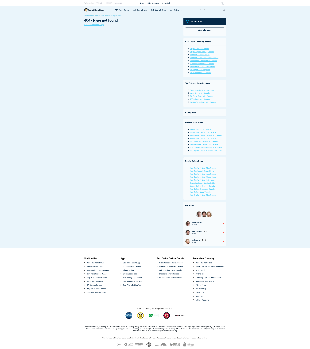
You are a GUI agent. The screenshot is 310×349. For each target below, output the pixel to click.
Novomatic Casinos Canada (97, 274)
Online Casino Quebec (204, 263)
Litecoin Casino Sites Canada (202, 64)
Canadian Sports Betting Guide (202, 183)
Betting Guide (201, 270)
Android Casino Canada (132, 266)
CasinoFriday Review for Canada (203, 102)
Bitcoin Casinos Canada (199, 55)
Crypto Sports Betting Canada (202, 52)
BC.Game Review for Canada (201, 96)
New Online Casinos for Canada (203, 132)
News (142, 3)
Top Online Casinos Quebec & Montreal (206, 147)
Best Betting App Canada (132, 278)
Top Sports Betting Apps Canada (203, 174)
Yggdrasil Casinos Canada (96, 292)
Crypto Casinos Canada (199, 49)
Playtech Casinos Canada (96, 289)
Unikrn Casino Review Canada (170, 270)
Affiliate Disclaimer (202, 300)
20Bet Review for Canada (200, 99)
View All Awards (204, 30)
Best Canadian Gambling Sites (94, 16)
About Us (199, 296)
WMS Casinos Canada (95, 281)
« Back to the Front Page (94, 25)
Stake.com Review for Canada (202, 90)
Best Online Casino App (131, 263)
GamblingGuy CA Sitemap (205, 281)
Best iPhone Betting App (132, 285)
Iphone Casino (128, 270)
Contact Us (200, 292)
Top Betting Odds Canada (200, 192)
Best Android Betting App (132, 281)
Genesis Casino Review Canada (171, 266)
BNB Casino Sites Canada (200, 73)
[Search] (210, 10)
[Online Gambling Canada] (98, 10)
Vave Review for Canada (200, 93)
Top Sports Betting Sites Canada (203, 168)
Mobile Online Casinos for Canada (204, 144)
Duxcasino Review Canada (169, 274)
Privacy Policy (201, 285)
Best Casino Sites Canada (200, 129)
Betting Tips (200, 274)
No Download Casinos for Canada (204, 141)
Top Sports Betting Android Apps (203, 180)
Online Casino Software (95, 263)
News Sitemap (201, 289)
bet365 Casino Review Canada (170, 278)
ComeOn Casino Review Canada (171, 263)
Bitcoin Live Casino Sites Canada (203, 61)
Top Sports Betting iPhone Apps (203, 177)
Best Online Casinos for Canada (203, 138)
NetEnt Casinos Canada (96, 266)
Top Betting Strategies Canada (202, 189)
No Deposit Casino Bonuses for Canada (206, 150)
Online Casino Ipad (130, 274)
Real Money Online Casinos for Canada (206, 135)
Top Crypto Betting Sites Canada (203, 195)
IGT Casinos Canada (94, 285)
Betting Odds (166, 3)
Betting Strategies (153, 3)
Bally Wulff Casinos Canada (97, 278)
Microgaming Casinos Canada (98, 270)
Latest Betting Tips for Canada (202, 186)
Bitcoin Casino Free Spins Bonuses (204, 58)
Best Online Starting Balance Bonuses (210, 266)
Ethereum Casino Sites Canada (202, 67)
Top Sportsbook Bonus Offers (202, 171)
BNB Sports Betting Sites (200, 70)
